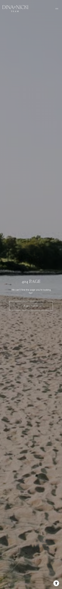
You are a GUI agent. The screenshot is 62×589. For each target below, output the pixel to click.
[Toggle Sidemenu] (57, 9)
